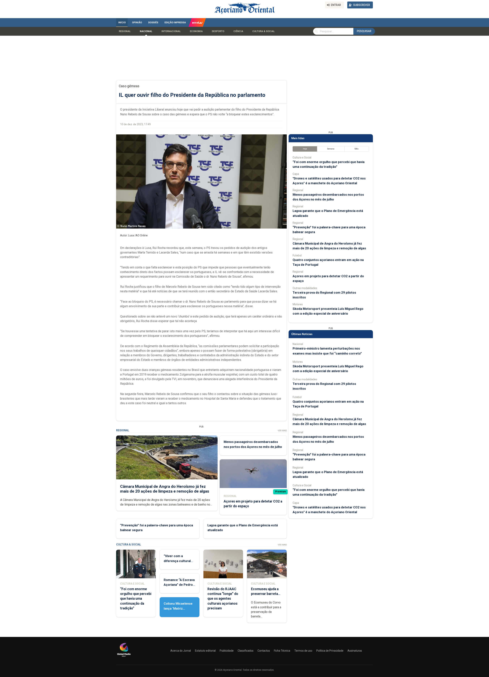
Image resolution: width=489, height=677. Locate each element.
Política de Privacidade (329, 650)
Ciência (238, 31)
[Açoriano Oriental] (123, 657)
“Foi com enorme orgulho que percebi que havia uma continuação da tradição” (135, 598)
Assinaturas (354, 650)
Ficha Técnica (282, 650)
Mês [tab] (357, 149)
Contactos (263, 650)
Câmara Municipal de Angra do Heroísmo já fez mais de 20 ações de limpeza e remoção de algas (164, 489)
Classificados (245, 650)
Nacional (146, 31)
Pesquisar (364, 31)
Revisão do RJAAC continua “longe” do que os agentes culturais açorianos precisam (222, 598)
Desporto (218, 31)
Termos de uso (303, 650)
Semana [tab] (330, 149)
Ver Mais (282, 430)
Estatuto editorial (205, 650)
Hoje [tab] (305, 149)
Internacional (171, 31)
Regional (125, 31)
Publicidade (227, 650)
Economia (196, 31)
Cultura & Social (263, 31)
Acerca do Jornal (180, 650)
